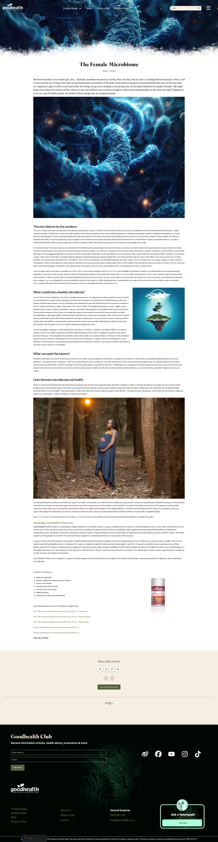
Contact (65, 820)
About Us (66, 810)
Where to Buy (68, 815)
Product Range (19, 809)
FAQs (14, 817)
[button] (208, 7)
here (39, 517)
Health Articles (18, 813)
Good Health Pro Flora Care (59, 522)
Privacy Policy (18, 821)
